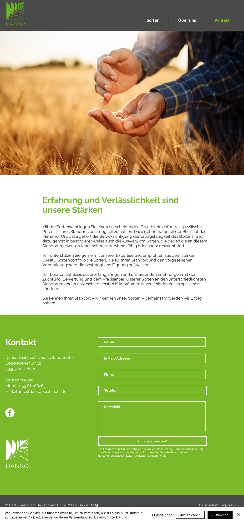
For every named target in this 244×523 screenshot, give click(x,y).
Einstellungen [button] (162, 515)
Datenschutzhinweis (152, 455)
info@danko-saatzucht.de (42, 391)
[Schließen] (238, 515)
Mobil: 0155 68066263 (25, 385)
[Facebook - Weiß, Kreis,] (10, 412)
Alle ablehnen (190, 515)
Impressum (230, 505)
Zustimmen (220, 515)
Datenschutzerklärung (110, 517)
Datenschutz (209, 505)
